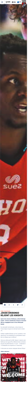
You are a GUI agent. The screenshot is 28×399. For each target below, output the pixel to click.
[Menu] (2, 2)
